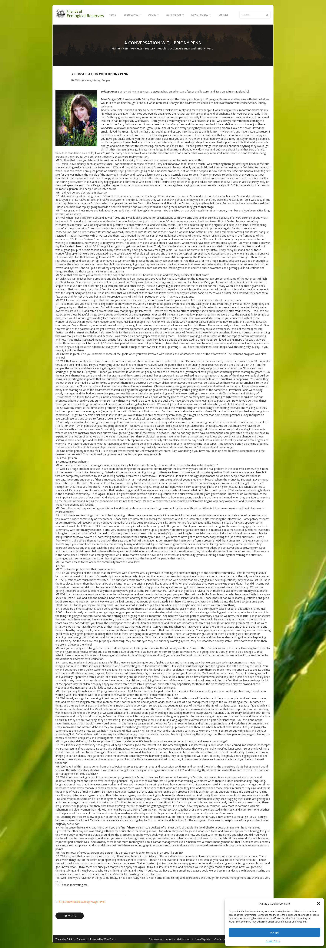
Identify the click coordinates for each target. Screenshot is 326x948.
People (162, 48)
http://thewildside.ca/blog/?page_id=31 (82, 901)
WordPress (109, 939)
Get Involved (184, 939)
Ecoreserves (155, 939)
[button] (318, 903)
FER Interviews (133, 48)
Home (116, 48)
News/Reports (202, 939)
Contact (218, 939)
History (150, 48)
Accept (274, 932)
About (169, 939)
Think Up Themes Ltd (78, 939)
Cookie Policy (272, 941)
